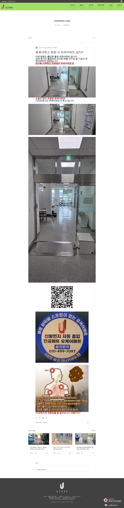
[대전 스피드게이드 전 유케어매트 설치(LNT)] (62, 439)
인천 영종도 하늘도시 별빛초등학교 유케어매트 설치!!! (38, 448)
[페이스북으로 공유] (36, 418)
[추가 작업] (88, 48)
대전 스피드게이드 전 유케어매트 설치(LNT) (61, 448)
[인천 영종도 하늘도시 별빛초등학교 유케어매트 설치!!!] (38, 439)
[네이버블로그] (121, 1)
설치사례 (30, 37)
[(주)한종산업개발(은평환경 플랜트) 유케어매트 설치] (85, 439)
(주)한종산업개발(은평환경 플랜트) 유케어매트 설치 (85, 448)
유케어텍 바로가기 (12, 1)
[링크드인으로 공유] (43, 418)
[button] (94, 37)
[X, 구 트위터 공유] (39, 418)
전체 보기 (93, 430)
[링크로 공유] (46, 418)
